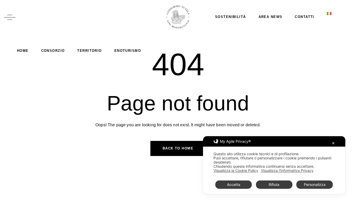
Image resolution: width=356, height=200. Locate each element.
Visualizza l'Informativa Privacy (287, 170)
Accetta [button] (233, 184)
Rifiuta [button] (274, 184)
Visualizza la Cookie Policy (235, 170)
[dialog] (274, 165)
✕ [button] (333, 143)
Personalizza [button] (315, 184)
